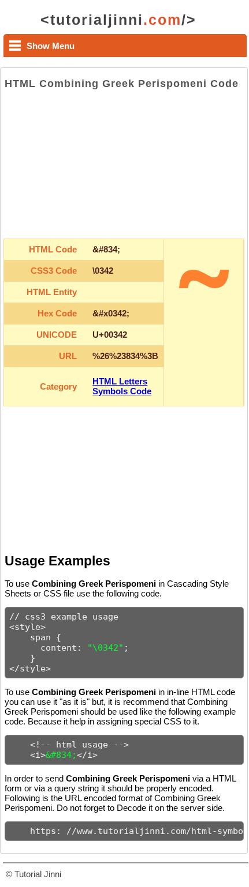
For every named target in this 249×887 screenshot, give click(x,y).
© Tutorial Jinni (33, 874)
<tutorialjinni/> (118, 20)
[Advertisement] (124, 164)
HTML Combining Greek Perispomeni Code (122, 83)
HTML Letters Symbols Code (121, 386)
